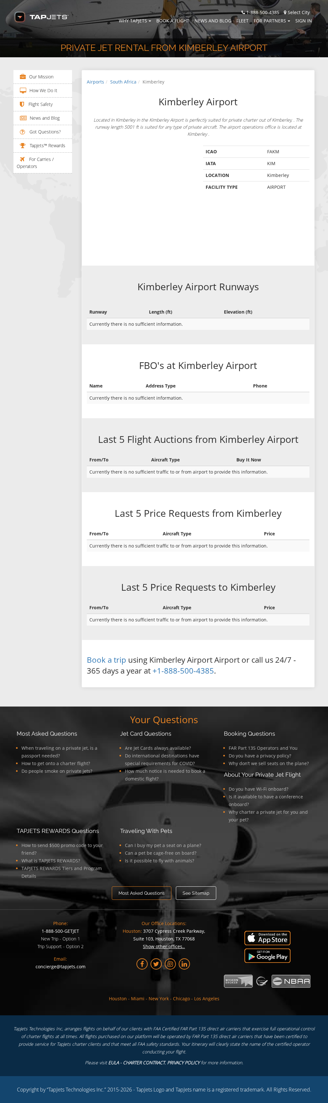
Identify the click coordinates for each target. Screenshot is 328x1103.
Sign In (303, 21)
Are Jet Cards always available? (158, 748)
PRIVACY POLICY (183, 1062)
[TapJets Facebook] (142, 964)
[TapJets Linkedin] (184, 964)
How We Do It (43, 90)
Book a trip (106, 659)
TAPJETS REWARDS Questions (58, 830)
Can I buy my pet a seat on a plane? (163, 845)
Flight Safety (40, 104)
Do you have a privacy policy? (260, 756)
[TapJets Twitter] (156, 964)
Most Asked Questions (47, 733)
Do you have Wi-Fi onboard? (258, 789)
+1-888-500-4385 (183, 670)
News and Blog (212, 21)
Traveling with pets (146, 830)
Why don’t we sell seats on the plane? (269, 763)
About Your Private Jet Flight (262, 774)
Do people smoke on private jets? (56, 771)
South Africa (123, 82)
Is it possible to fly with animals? (159, 861)
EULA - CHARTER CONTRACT (136, 1062)
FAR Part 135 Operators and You (263, 748)
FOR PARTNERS (270, 21)
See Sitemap (196, 893)
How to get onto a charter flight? (55, 763)
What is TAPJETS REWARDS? (50, 861)
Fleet (242, 21)
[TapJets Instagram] (170, 964)
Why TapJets (133, 21)
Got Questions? (44, 132)
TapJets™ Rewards (47, 145)
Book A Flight (172, 21)
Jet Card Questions (145, 733)
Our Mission (41, 77)
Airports (95, 82)
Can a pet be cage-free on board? (160, 853)
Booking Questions (249, 733)
